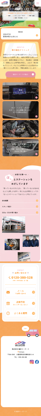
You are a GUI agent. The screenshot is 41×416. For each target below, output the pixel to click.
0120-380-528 (22, 357)
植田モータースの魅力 (20, 74)
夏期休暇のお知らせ (10, 35)
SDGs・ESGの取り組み (10, 212)
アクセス (21, 352)
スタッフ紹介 (6, 206)
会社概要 (5, 200)
